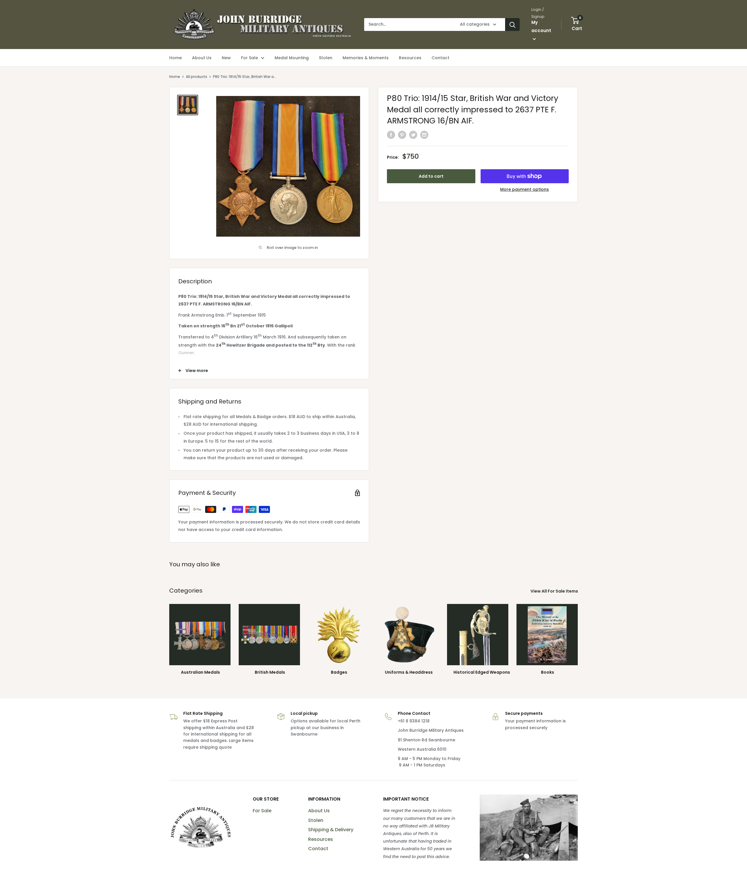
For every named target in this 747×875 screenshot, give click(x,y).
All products (196, 76)
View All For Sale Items (554, 591)
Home (174, 76)
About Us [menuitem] (202, 58)
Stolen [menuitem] (325, 58)
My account (541, 26)
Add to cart (431, 176)
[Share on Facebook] (391, 134)
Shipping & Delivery (330, 829)
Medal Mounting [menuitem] (292, 58)
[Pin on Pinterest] (402, 134)
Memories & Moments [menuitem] (366, 58)
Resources (320, 839)
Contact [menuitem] (440, 58)
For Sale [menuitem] (249, 58)
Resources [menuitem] (410, 58)
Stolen (315, 820)
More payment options (524, 189)
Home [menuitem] (175, 58)
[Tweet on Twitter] (413, 134)
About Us (319, 810)
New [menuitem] (226, 58)
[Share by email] (424, 134)
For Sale (262, 810)
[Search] (512, 24)
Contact (318, 848)
